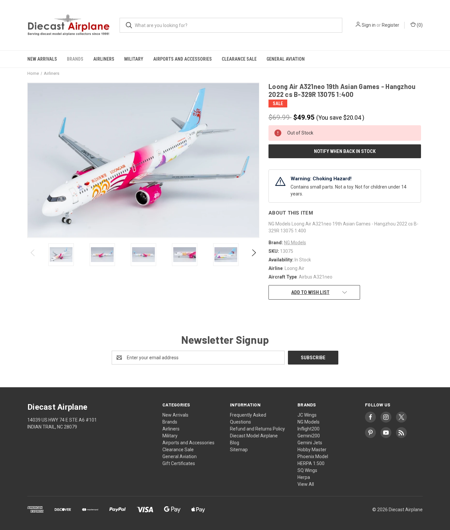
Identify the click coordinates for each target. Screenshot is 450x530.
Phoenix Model (312, 456)
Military (133, 59)
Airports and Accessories (182, 59)
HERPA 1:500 (310, 463)
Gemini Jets (309, 442)
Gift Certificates (178, 463)
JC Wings (307, 415)
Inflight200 (308, 428)
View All (305, 484)
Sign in (369, 25)
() (419, 25)
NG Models (308, 422)
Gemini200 (308, 435)
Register (390, 25)
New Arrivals (42, 59)
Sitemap (239, 449)
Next (253, 254)
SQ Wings (307, 470)
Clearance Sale (239, 59)
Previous (33, 254)
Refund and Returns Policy (257, 428)
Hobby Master (311, 449)
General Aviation (286, 59)
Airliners (103, 59)
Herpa (303, 477)
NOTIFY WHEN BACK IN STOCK (345, 151)
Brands (75, 59)
